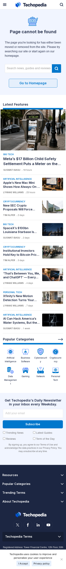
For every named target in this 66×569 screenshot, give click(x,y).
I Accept (23, 563)
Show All (60, 339)
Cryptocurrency (14, 201)
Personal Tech (12, 292)
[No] (61, 559)
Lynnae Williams (13, 192)
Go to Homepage (33, 83)
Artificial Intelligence (17, 179)
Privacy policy (42, 563)
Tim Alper (9, 215)
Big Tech (8, 154)
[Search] (56, 68)
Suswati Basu (11, 170)
